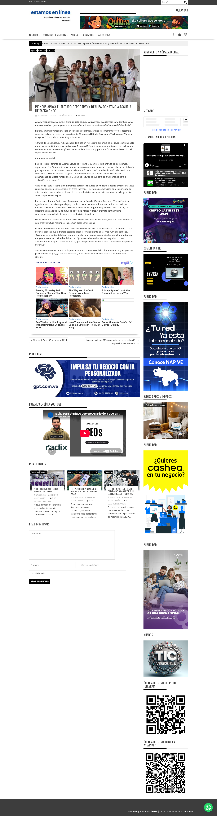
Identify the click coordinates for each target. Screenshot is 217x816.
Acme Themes (188, 811)
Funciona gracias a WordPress (142, 811)
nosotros (33, 34)
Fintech (86, 472)
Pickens (81, 115)
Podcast (75, 34)
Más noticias (104, 34)
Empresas (42, 50)
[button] (208, 807)
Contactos (88, 34)
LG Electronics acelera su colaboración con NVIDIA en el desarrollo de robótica (121, 491)
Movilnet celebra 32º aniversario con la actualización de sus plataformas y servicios (112, 342)
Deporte (33, 50)
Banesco (93, 500)
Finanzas (43, 472)
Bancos (70, 472)
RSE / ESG (51, 50)
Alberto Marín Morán (61, 115)
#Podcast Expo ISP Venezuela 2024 (50, 340)
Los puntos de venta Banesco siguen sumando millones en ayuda (84, 491)
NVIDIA (123, 504)
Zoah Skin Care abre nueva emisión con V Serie (46, 490)
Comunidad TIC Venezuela (54, 34)
